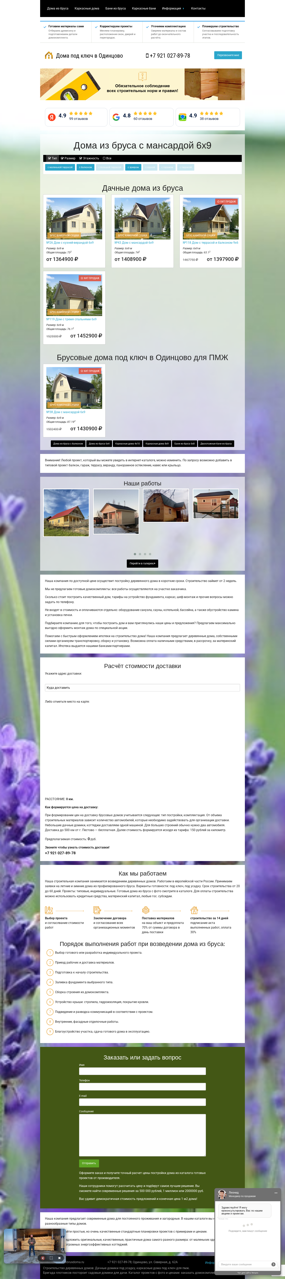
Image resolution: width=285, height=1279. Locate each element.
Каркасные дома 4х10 (127, 443)
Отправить (89, 1163)
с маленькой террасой (60, 167)
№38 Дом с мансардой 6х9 (65, 412)
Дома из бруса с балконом (68, 443)
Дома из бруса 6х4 (99, 443)
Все (108, 158)
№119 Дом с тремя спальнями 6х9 (71, 319)
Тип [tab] (54, 158)
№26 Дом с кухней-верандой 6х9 (70, 242)
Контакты (198, 8)
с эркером (133, 167)
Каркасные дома (87, 8)
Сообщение (86, 1111)
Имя (82, 1064)
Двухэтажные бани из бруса (216, 443)
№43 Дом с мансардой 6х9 (134, 242)
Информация (171, 8)
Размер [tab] (69, 158)
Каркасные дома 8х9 (157, 443)
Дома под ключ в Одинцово (89, 55)
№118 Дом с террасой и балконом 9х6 (210, 242)
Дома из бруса (57, 8)
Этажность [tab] (90, 158)
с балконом (85, 167)
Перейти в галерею (142, 563)
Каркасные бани (144, 8)
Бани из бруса (115, 8)
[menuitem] (58, 8)
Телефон (84, 1080)
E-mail (82, 1095)
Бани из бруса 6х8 (184, 443)
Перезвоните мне (228, 55)
